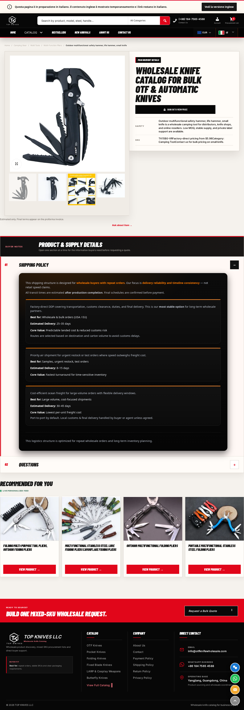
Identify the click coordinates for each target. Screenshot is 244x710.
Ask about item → (122, 225)
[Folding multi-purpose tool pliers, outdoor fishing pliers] (29, 519)
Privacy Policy (142, 677)
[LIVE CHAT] (235, 667)
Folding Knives (96, 658)
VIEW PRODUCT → (29, 569)
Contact (138, 651)
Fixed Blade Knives (99, 664)
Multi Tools (35, 45)
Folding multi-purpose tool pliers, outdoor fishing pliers (25, 547)
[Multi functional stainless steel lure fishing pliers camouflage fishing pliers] (91, 519)
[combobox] (83, 20)
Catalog (30, 32)
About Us (104, 32)
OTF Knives (94, 645)
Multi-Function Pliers (53, 45)
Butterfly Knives (97, 677)
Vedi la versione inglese (219, 7)
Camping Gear (20, 45)
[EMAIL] (235, 689)
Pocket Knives (96, 651)
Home (13, 32)
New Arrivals (82, 32)
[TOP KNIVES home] (18, 20)
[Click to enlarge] (16, 164)
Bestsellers (59, 32)
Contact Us (124, 32)
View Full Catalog (98, 685)
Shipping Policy (143, 664)
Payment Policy (143, 658)
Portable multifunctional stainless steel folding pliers (211, 547)
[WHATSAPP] (235, 678)
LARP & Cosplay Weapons (104, 671)
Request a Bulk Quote (203, 611)
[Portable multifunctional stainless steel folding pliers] (214, 519)
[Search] (165, 20)
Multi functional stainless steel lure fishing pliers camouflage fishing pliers (90, 547)
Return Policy (141, 671)
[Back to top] (235, 700)
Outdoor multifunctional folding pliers (152, 546)
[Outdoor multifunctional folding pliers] (153, 519)
